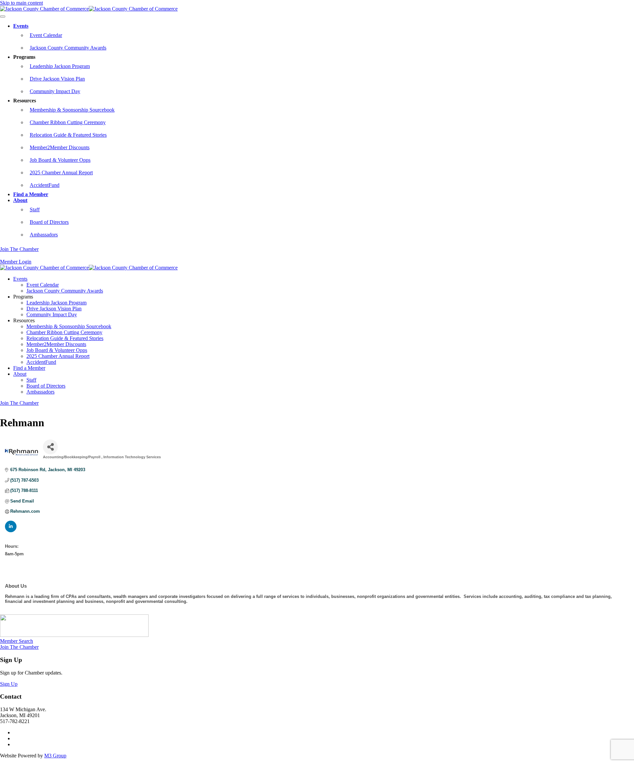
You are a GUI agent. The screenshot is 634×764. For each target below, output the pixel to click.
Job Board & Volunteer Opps (60, 160)
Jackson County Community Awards (68, 48)
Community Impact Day (55, 91)
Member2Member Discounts (59, 147)
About (20, 200)
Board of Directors (49, 222)
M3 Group (55, 755)
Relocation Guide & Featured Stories (68, 135)
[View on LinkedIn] (11, 530)
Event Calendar (46, 35)
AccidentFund (44, 185)
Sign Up (9, 684)
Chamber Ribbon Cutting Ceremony (68, 122)
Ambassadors (44, 234)
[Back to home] (89, 9)
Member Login (15, 261)
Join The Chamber (19, 249)
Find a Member (30, 194)
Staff (35, 209)
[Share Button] (50, 446)
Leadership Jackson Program (60, 66)
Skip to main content (21, 3)
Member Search (16, 641)
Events (20, 26)
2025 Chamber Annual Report (61, 172)
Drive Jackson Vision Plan (57, 79)
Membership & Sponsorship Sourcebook (72, 110)
